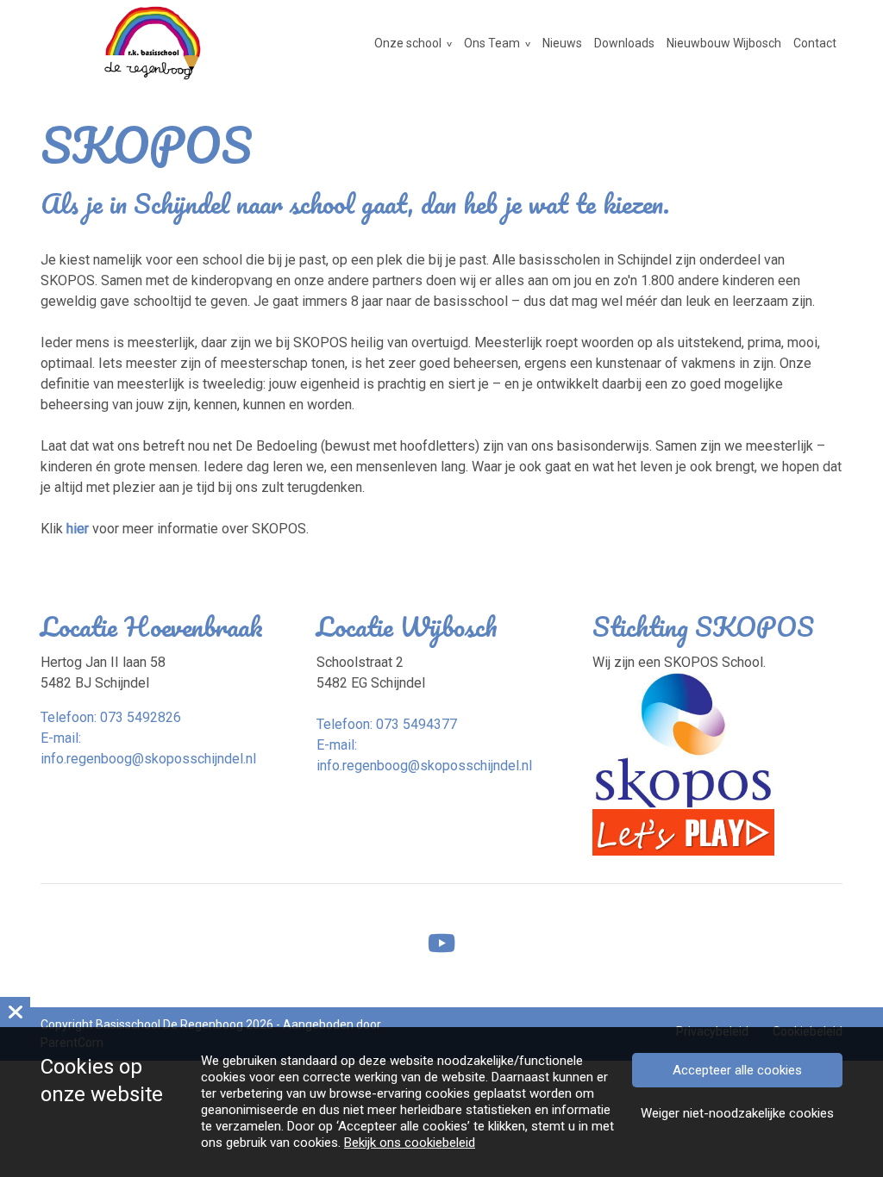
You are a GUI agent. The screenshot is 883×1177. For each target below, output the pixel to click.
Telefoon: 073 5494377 (386, 724)
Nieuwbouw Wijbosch (724, 43)
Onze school (408, 43)
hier (77, 528)
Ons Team (492, 43)
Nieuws (562, 43)
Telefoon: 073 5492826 (111, 717)
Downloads (624, 43)
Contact (814, 43)
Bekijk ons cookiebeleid (409, 1142)
